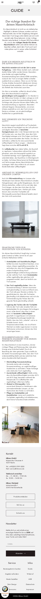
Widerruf (30, 574)
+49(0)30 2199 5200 (16, 466)
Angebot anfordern (12, 574)
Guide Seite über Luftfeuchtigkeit (13, 167)
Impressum (30, 589)
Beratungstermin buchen (11, 569)
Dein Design (12, 584)
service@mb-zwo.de (17, 469)
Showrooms (12, 589)
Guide (30, 569)
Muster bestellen (12, 579)
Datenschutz (30, 584)
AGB (30, 579)
